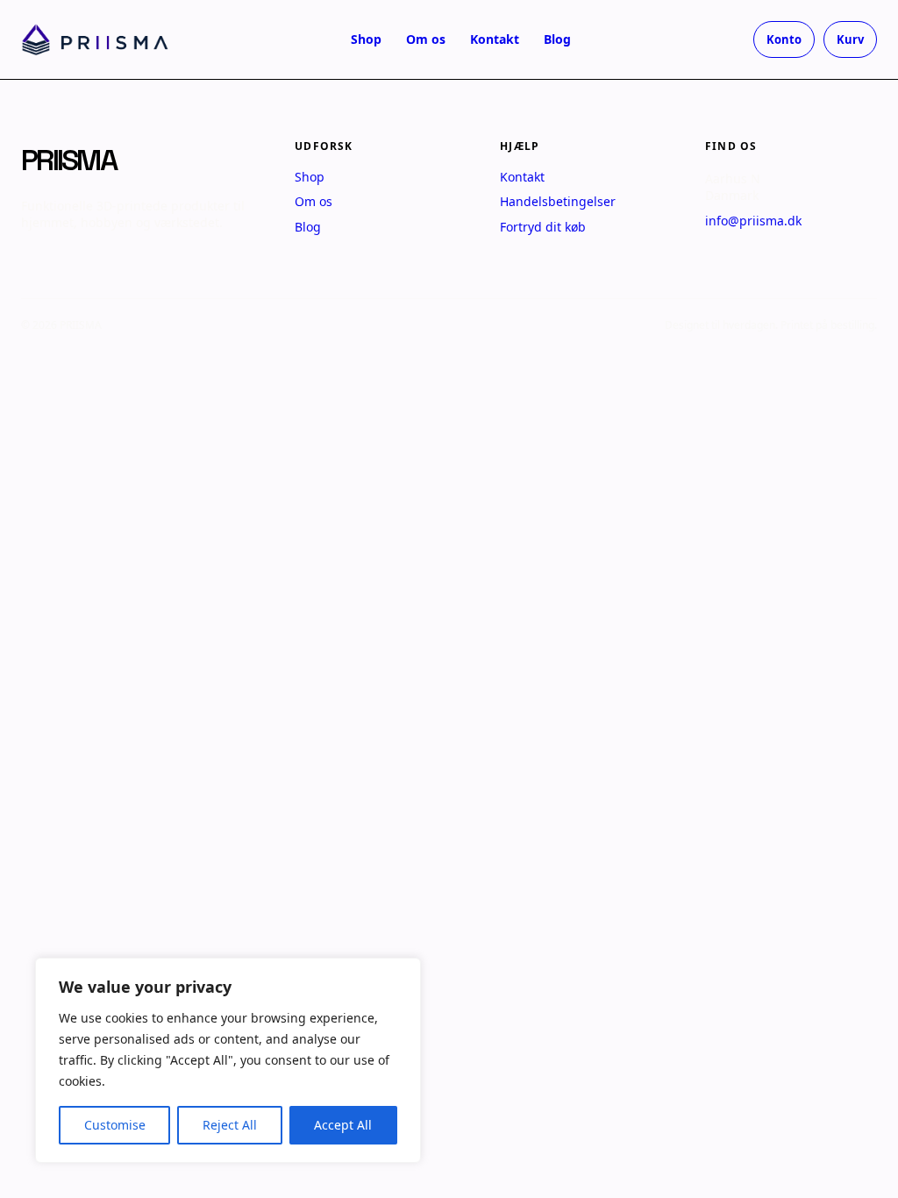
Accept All (343, 1124)
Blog (557, 39)
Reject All (230, 1124)
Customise (115, 1124)
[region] (228, 1060)
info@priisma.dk (753, 220)
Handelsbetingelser (558, 201)
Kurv (850, 39)
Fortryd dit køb (543, 226)
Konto (784, 39)
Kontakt (494, 39)
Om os (425, 39)
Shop (366, 39)
